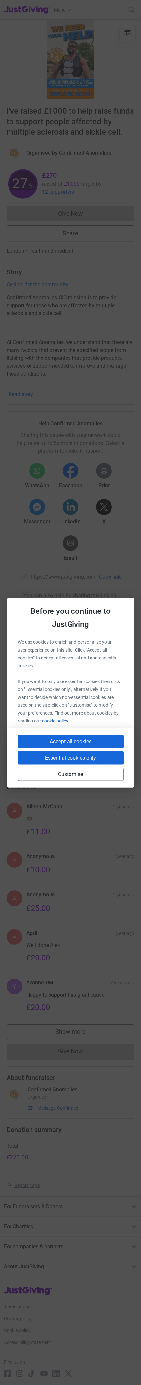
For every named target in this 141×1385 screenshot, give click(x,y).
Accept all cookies (70, 741)
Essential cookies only (70, 757)
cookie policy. (55, 720)
